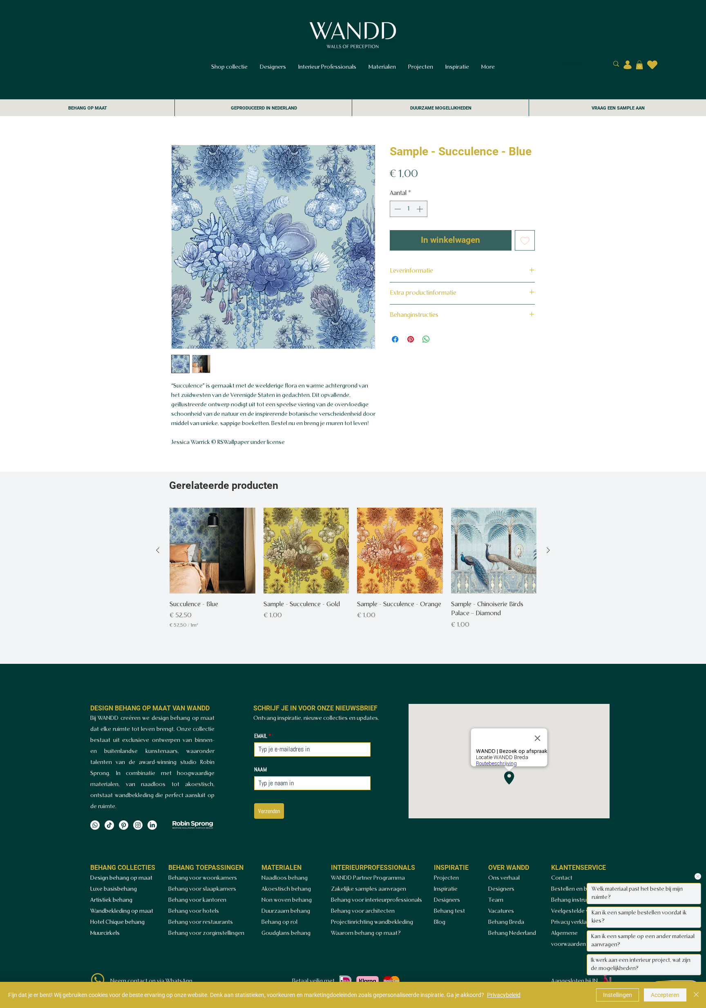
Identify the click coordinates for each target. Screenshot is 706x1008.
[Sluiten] (696, 994)
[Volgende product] (548, 550)
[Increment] (420, 209)
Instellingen (617, 995)
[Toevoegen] (525, 240)
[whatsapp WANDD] (97, 979)
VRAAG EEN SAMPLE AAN (618, 108)
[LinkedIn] (152, 825)
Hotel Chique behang (117, 922)
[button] (639, 64)
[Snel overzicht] (212, 551)
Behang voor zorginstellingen (206, 933)
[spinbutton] (408, 209)
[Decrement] (396, 209)
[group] (353, 568)
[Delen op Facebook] (395, 339)
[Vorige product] (158, 550)
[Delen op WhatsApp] (426, 339)
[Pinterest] (123, 825)
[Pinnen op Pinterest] (411, 339)
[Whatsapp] (95, 825)
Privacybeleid (504, 995)
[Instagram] (138, 825)
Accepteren (665, 995)
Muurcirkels (105, 933)
